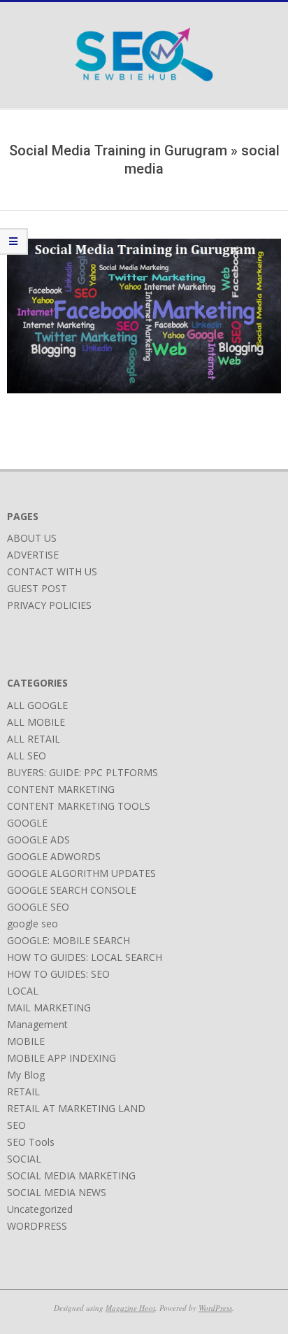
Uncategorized (40, 1209)
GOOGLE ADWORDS (54, 856)
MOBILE (26, 1041)
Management (37, 1024)
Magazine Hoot (130, 1308)
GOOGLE (27, 822)
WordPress (215, 1308)
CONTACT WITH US (52, 571)
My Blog (26, 1074)
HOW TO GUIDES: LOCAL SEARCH (84, 957)
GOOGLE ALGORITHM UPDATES (81, 873)
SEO (16, 1125)
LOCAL (22, 990)
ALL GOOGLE (37, 705)
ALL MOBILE (36, 722)
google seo (32, 923)
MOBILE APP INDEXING (61, 1058)
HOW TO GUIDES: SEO (58, 974)
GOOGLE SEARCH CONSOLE (71, 890)
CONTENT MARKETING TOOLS (78, 806)
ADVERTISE (33, 554)
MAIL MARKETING (49, 1007)
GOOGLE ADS (38, 839)
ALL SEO (26, 755)
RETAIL (23, 1091)
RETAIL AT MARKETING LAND (76, 1108)
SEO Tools (31, 1142)
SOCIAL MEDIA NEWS (56, 1192)
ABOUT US (32, 538)
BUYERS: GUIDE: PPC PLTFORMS (82, 772)
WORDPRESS (37, 1226)
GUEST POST (37, 588)
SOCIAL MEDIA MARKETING (71, 1175)
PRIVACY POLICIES (49, 605)
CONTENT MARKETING (61, 789)
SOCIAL (24, 1158)
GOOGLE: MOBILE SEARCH (68, 940)
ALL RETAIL (33, 738)
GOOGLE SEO (38, 906)
